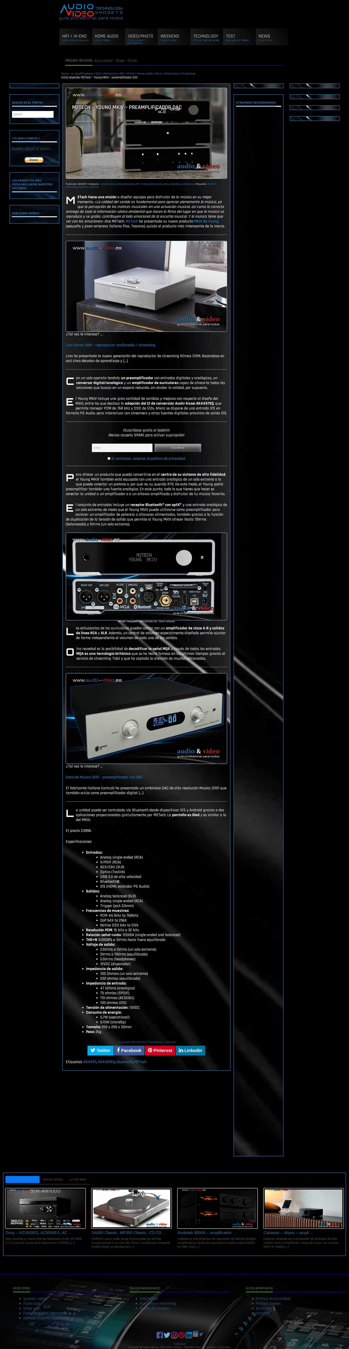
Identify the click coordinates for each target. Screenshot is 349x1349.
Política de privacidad (273, 1298)
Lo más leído (78, 1179)
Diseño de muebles (154, 1308)
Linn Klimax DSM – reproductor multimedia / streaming (110, 345)
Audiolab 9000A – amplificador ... (207, 1232)
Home (65, 73)
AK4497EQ (71, 187)
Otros (158, 73)
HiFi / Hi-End (127, 73)
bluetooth (83, 187)
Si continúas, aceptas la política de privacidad (148, 458)
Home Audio (145, 73)
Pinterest (162, 1050)
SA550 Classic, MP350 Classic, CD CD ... (128, 1232)
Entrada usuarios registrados (46, 1318)
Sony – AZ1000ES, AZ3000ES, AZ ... (38, 1232)
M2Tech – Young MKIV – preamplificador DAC (127, 107)
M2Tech (94, 187)
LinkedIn (192, 1050)
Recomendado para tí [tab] (22, 1179)
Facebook (130, 1050)
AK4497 (211, 184)
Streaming (188, 73)
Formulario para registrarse (44, 1313)
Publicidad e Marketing (158, 1303)
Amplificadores (84, 73)
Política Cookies (268, 1303)
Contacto (263, 1313)
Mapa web (31, 1308)
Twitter (102, 1050)
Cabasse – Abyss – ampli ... (289, 1232)
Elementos (110, 73)
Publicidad (31, 1303)
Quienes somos (35, 1298)
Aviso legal (264, 1308)
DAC (98, 73)
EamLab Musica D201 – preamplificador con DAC (104, 777)
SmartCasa (172, 73)
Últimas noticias (53, 1179)
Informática (149, 1298)
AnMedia (189, 1347)
